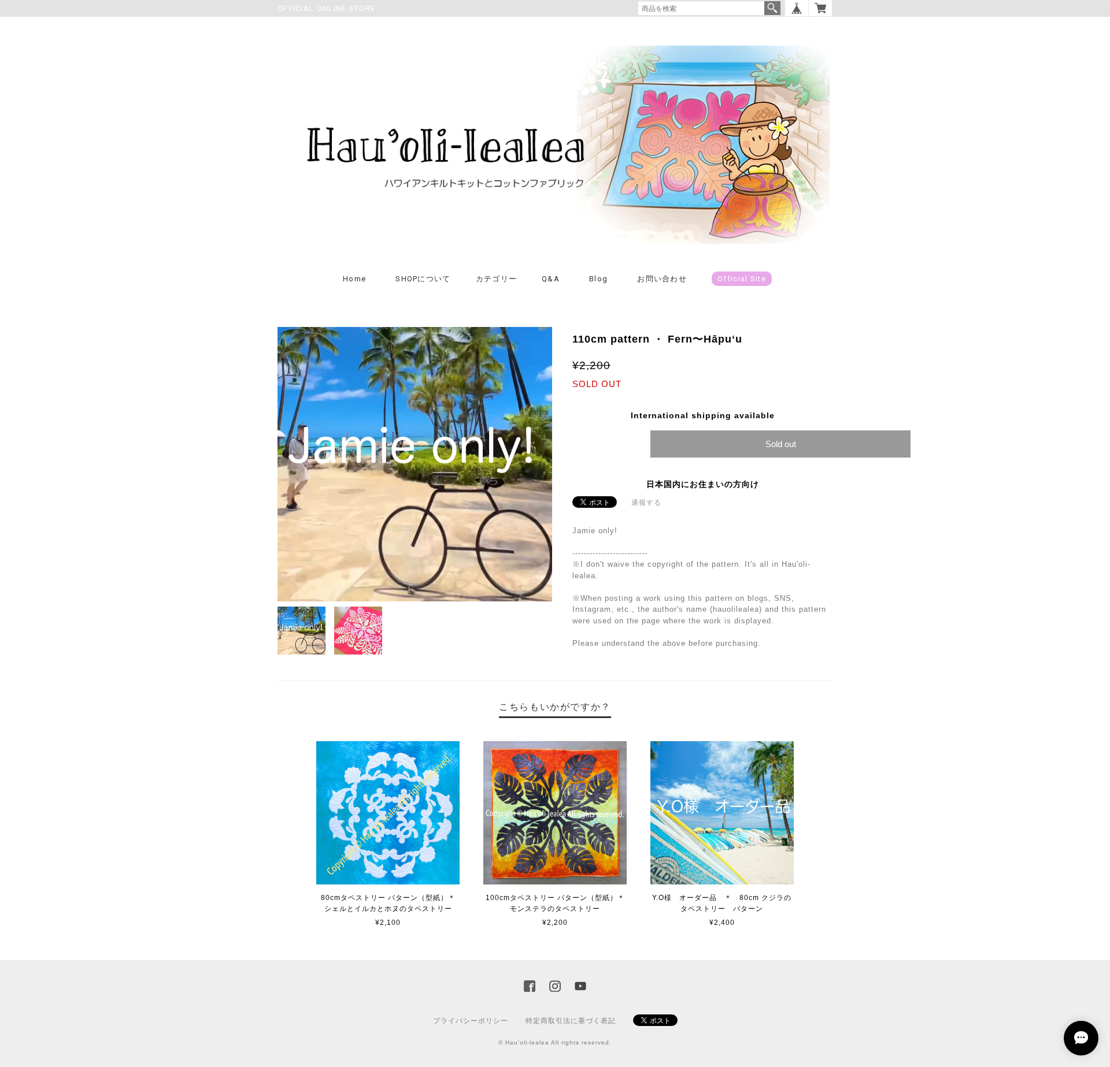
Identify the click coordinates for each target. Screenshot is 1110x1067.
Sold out (780, 444)
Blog (598, 278)
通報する (646, 503)
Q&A (551, 278)
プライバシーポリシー (470, 1021)
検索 (772, 8)
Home (354, 278)
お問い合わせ (662, 278)
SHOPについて (422, 278)
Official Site (741, 278)
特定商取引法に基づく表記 (571, 1021)
